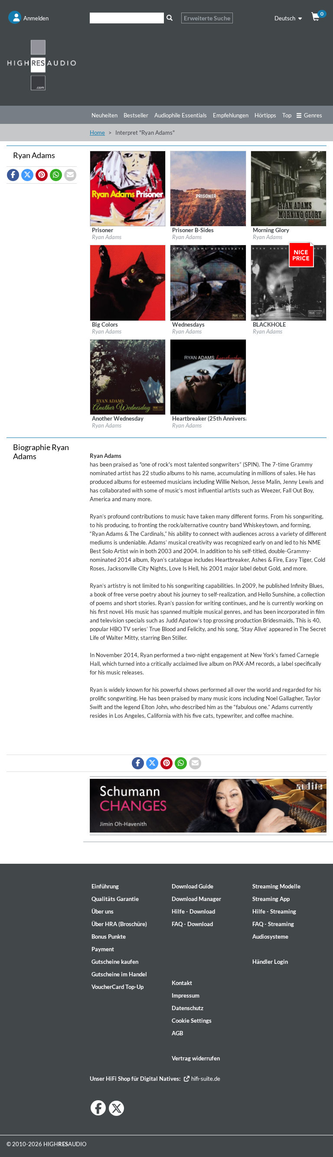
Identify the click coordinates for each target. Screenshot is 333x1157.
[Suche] (169, 18)
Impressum (185, 995)
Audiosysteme (270, 936)
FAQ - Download (192, 923)
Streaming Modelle (276, 886)
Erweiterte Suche (207, 18)
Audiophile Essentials (180, 115)
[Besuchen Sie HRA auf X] (116, 1108)
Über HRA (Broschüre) (119, 923)
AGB (177, 1033)
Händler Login (270, 961)
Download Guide (192, 886)
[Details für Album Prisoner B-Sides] (208, 188)
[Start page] (42, 65)
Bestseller (136, 115)
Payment (102, 949)
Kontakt (182, 982)
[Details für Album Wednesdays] (208, 282)
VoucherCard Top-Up (117, 986)
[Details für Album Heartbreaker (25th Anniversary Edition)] (208, 376)
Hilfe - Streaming (274, 911)
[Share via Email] (70, 175)
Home (97, 132)
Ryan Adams (106, 236)
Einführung (105, 886)
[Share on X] (27, 175)
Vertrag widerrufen (196, 1058)
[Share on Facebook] (13, 175)
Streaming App (271, 898)
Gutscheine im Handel (119, 974)
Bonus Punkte (108, 936)
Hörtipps (265, 115)
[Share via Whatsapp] (56, 175)
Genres (313, 115)
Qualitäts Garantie (115, 898)
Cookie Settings (192, 1020)
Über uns (102, 911)
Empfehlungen (230, 115)
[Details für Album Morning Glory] (288, 188)
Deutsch (285, 18)
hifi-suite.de (205, 1078)
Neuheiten (104, 115)
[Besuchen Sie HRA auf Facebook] (98, 1107)
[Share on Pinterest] (42, 175)
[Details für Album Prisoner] (128, 188)
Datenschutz (187, 1008)
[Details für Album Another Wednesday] (128, 376)
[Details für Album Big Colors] (128, 282)
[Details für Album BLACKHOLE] (288, 282)
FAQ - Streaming (273, 923)
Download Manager (196, 898)
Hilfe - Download (193, 911)
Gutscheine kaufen (114, 961)
